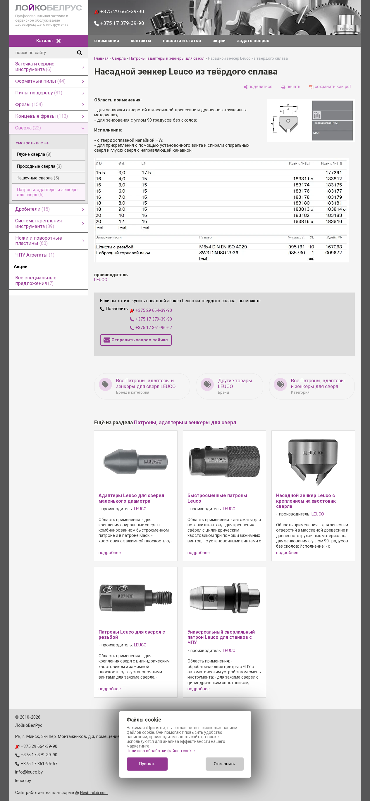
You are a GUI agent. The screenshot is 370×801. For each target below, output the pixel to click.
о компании (106, 40)
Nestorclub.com (94, 792)
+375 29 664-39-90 (121, 11)
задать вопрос (253, 40)
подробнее (110, 552)
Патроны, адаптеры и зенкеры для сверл (166, 58)
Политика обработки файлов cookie (161, 750)
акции (219, 40)
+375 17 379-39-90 (121, 23)
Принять (147, 764)
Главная (101, 58)
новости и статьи (182, 40)
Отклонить (224, 764)
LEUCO (100, 279)
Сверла (119, 58)
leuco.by (23, 780)
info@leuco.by (29, 772)
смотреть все (29, 143)
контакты (141, 40)
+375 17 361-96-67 (153, 327)
